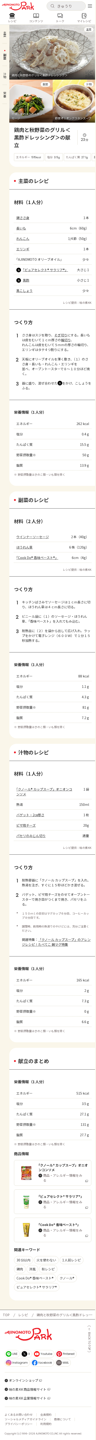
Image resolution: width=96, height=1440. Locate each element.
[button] (66, 6)
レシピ (23, 1315)
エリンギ (22, 249)
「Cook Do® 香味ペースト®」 (37, 557)
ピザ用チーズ (26, 825)
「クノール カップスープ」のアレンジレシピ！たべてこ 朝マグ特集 (56, 942)
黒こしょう (24, 290)
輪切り (66, 340)
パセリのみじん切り (31, 835)
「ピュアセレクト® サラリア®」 (45, 269)
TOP (6, 1315)
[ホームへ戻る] (18, 6)
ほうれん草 (24, 547)
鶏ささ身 (22, 217)
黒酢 (26, 280)
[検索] (52, 6)
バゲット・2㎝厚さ (30, 815)
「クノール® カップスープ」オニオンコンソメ (44, 791)
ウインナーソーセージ (32, 536)
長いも (21, 228)
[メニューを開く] (90, 6)
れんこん (22, 238)
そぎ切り (60, 335)
